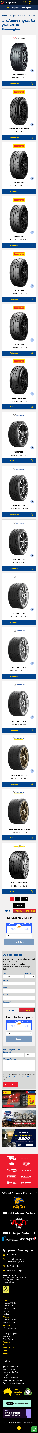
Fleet (5, 1350)
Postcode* (7, 1002)
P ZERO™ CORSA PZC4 (19, 398)
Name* (6, 981)
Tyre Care (6, 1311)
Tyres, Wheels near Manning (13, 1375)
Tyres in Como (8, 1364)
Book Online (8, 1348)
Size (4, 973)
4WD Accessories (9, 1328)
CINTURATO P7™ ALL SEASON (19, 129)
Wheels (6, 1317)
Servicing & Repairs (10, 1333)
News (5, 1353)
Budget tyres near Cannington (13, 1380)
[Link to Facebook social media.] (19, 1428)
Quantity (28, 973)
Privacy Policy (13, 1077)
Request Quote (10, 1085)
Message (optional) (10, 1059)
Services (6, 1325)
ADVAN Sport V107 (19, 75)
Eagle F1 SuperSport (19, 883)
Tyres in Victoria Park (10, 1366)
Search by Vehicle (9, 1303)
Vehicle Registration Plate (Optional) (12, 1051)
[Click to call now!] (25, 2)
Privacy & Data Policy (15, 1422)
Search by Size (8, 1306)
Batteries (6, 1331)
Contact (6, 1345)
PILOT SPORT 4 (19, 452)
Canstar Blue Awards (10, 1378)
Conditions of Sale (28, 1422)
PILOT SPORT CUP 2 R (19, 775)
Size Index (6, 1361)
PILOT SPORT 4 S (19, 506)
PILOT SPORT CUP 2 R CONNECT (19, 829)
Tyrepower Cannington (20, 7)
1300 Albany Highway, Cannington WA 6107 (16, 1260)
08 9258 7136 (13, 1266)
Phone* (6, 988)
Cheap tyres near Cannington (13, 1383)
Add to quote (14, 84)
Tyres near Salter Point (11, 1372)
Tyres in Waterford (9, 1369)
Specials (6, 1342)
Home (6, 15)
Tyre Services (7, 1336)
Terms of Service (27, 1077)
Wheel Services (8, 1339)
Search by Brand (9, 1308)
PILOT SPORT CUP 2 (19, 614)
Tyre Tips (6, 1314)
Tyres (5, 1300)
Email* (5, 995)
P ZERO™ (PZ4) (19, 183)
